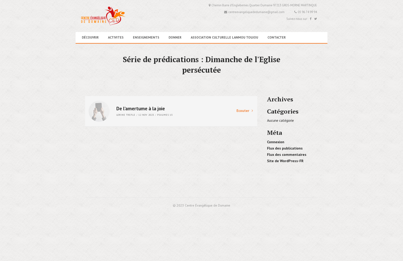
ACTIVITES (116, 37)
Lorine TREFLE (125, 114)
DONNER (175, 37)
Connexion (275, 141)
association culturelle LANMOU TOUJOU (224, 37)
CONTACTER (277, 37)
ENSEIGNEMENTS (146, 37)
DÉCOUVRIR (90, 37)
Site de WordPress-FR (285, 160)
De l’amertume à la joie (140, 108)
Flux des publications (285, 148)
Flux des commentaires (286, 154)
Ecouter (242, 110)
